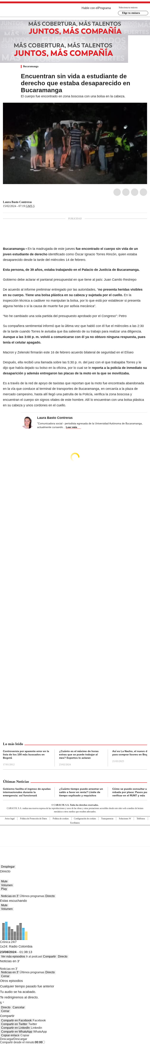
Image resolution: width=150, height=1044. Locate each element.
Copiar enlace (10, 1035)
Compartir (49, 956)
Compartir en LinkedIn (15, 1027)
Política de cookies (61, 818)
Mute (4, 881)
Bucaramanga (30, 66)
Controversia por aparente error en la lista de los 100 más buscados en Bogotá (26, 754)
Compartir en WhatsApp (16, 1031)
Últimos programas (32, 896)
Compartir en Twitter (14, 1024)
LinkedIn (134, 192)
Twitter (126, 192)
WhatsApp (143, 192)
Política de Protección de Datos (33, 818)
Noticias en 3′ (10, 896)
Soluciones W (125, 818)
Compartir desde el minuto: (21, 1042)
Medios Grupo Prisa (75, 842)
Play (4, 888)
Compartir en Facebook (16, 1020)
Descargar (7, 1039)
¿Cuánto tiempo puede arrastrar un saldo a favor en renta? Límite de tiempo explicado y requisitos (81, 792)
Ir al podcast (34, 956)
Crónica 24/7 (8, 942)
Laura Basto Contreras (17, 202)
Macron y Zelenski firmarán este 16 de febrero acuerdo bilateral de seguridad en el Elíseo (68, 352)
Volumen (7, 885)
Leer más (71, 427)
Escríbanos (75, 823)
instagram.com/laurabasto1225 (39, 202)
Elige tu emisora (131, 13)
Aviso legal (9, 818)
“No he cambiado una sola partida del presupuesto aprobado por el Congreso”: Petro (65, 316)
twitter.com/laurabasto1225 (34, 202)
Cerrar (5, 976)
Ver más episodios (13, 956)
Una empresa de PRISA (75, 833)
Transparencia (107, 818)
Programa (104, 8)
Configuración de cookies (85, 818)
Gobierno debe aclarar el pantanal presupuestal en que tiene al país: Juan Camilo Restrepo (69, 279)
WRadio (23, 11)
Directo (50, 896)
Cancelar (19, 1007)
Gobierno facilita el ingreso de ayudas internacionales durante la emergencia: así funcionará (27, 792)
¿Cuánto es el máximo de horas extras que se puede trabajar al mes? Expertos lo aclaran (79, 754)
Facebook (117, 192)
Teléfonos (141, 818)
